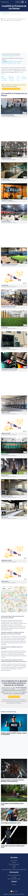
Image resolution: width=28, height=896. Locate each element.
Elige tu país (14, 891)
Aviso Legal (14, 877)
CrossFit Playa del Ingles (7, 115)
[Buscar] (22, 2)
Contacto (14, 884)
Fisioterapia (10, 61)
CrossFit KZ (4, 327)
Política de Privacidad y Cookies (14, 878)
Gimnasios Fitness (5, 12)
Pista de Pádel (9, 63)
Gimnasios (17, 55)
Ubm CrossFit (5, 581)
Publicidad (14, 866)
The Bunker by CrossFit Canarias (9, 369)
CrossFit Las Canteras (6, 200)
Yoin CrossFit (4, 475)
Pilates (20, 61)
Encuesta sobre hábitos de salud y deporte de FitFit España (14, 869)
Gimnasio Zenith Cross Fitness (8, 306)
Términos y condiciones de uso (14, 875)
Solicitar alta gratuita (14, 696)
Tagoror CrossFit (5, 433)
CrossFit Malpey (5, 348)
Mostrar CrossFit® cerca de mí (11, 78)
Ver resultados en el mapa (4, 78)
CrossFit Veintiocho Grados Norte (9, 264)
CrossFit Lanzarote (6, 158)
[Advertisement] (14, 37)
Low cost (16, 61)
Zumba (18, 63)
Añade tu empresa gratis (14, 864)
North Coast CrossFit (6, 496)
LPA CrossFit (4, 517)
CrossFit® (4, 61)
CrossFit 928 (4, 285)
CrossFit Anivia (5, 179)
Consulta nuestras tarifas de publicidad (11, 88)
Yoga (14, 63)
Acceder (14, 862)
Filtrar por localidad (24, 77)
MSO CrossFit (4, 454)
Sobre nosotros (14, 860)
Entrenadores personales (8, 55)
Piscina (3, 63)
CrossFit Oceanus (5, 221)
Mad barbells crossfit (6, 560)
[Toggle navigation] (25, 2)
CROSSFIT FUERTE (5, 412)
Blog (14, 867)
